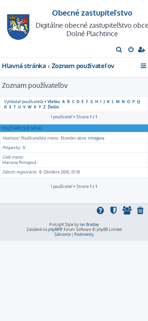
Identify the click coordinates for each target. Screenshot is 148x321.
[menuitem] (119, 50)
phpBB (53, 229)
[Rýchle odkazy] (144, 66)
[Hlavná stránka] (18, 25)
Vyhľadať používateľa (23, 101)
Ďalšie (53, 106)
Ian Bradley (89, 224)
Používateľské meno (22, 128)
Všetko (53, 101)
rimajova (96, 138)
